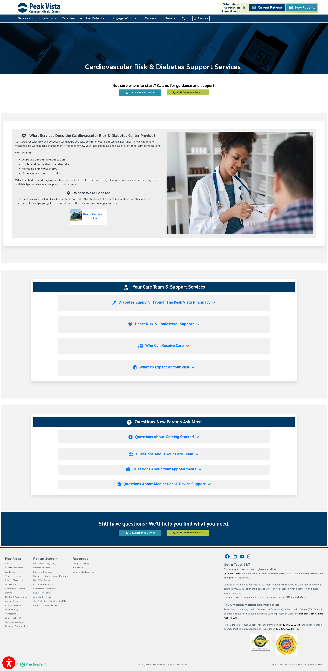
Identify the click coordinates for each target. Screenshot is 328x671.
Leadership (10, 572)
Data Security (159, 664)
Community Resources (83, 572)
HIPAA (171, 664)
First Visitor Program (43, 584)
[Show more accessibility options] (8, 663)
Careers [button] (151, 18)
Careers (8, 563)
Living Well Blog (81, 563)
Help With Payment (42, 580)
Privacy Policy (11, 609)
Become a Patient (41, 567)
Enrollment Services (42, 572)
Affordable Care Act (42, 597)
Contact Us (10, 613)
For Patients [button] (96, 18)
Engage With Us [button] (125, 18)
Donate (170, 18)
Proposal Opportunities (16, 626)
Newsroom (78, 567)
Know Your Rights (41, 592)
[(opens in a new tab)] (260, 642)
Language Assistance (15, 622)
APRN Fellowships (14, 567)
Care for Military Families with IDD (49, 601)
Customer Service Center (44, 588)
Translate (202, 18)
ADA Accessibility (14, 605)
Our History (10, 584)
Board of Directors (14, 580)
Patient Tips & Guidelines (45, 605)
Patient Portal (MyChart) (44, 563)
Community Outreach (15, 588)
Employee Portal (13, 618)
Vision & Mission (13, 576)
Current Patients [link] (269, 7)
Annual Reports (12, 601)
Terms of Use (181, 664)
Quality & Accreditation (16, 597)
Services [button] (25, 18)
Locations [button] (46, 18)
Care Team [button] (70, 18)
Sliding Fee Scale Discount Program (50, 576)
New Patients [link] (304, 7)
